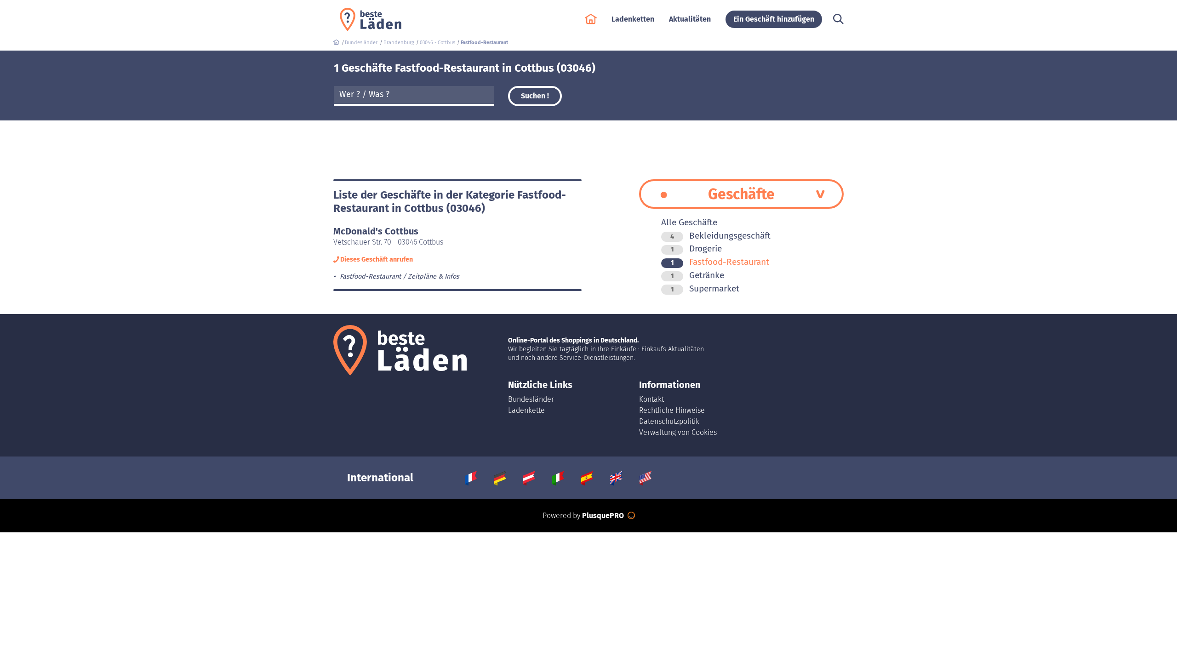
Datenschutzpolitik (669, 421)
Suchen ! (535, 95)
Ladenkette (526, 410)
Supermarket (705, 288)
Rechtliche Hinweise (672, 410)
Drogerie (696, 248)
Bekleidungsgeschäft (720, 235)
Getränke (697, 275)
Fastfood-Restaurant (720, 262)
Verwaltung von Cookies (678, 432)
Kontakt (651, 399)
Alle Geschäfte (689, 222)
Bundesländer (531, 399)
